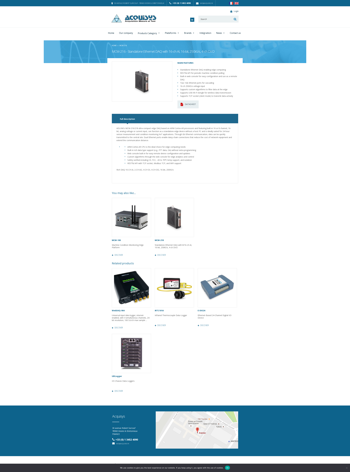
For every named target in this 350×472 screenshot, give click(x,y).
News (219, 32)
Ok (227, 468)
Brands (188, 32)
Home (111, 32)
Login (236, 11)
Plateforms (170, 32)
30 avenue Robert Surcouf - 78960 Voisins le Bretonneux (139, 3)
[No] (346, 468)
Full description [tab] (127, 119)
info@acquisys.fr (206, 3)
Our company (126, 32)
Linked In (192, 20)
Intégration (205, 32)
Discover (119, 255)
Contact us (235, 32)
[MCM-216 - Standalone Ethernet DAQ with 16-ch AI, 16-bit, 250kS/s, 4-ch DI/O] (142, 81)
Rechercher (235, 19)
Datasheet (190, 104)
